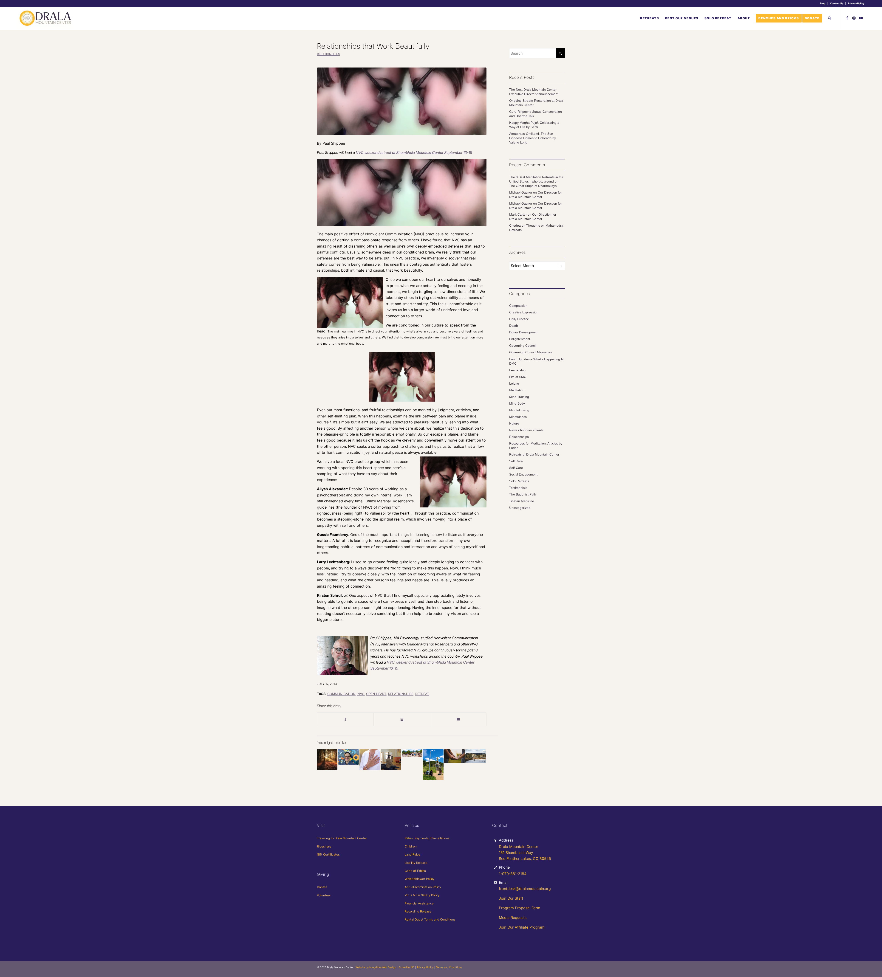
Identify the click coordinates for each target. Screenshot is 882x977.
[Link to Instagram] (854, 17)
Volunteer (324, 895)
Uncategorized (519, 508)
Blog (822, 3)
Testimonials (518, 488)
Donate (322, 887)
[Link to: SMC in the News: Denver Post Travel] (433, 764)
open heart (376, 694)
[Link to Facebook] (847, 17)
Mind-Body (517, 403)
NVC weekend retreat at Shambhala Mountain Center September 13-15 (414, 152)
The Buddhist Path (522, 494)
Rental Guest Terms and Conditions (430, 919)
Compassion (518, 305)
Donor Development (523, 332)
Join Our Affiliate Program (521, 927)
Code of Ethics (415, 871)
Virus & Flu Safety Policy (422, 895)
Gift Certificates (328, 854)
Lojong (514, 383)
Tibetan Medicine (521, 501)
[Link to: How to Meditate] (391, 759)
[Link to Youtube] (860, 17)
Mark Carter (518, 214)
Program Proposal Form (519, 908)
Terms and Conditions (449, 967)
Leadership (517, 370)
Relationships (328, 54)
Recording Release (418, 911)
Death (513, 325)
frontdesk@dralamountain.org (525, 888)
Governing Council (522, 345)
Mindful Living (519, 410)
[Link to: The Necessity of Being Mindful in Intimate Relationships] (454, 756)
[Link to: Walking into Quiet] (348, 757)
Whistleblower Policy (419, 879)
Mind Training (519, 397)
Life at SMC (517, 377)
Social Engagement (523, 474)
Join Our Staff (511, 898)
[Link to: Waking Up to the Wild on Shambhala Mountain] (412, 753)
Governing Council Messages (530, 352)
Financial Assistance (419, 903)
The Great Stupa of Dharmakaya (533, 186)
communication (341, 694)
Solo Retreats (519, 481)
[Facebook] (345, 719)
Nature (514, 423)
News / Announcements (526, 430)
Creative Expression (523, 312)
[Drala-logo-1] (46, 18)
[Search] (829, 18)
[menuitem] (823, 3)
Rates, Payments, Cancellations (427, 838)
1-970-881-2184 (512, 873)
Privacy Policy (856, 3)
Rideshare (324, 846)
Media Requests (512, 917)
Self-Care (516, 468)
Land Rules (412, 854)
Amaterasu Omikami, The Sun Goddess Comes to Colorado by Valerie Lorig (532, 138)
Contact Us (836, 3)
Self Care (516, 461)
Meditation (516, 390)
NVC (360, 694)
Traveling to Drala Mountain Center (342, 838)
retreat (422, 694)
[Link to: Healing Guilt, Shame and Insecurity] (327, 759)
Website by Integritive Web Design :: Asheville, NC (385, 967)
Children (411, 846)
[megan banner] (401, 101)
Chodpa (515, 225)
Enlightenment (519, 339)
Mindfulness (518, 417)
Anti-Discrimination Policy (423, 887)
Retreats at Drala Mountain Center (534, 454)
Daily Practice (519, 319)
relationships (400, 694)
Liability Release (416, 862)
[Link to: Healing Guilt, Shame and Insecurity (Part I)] (475, 756)
